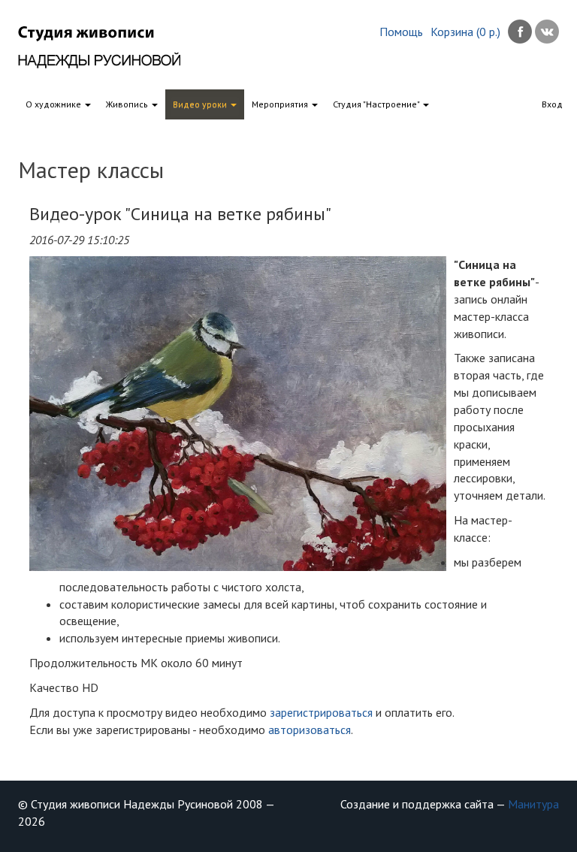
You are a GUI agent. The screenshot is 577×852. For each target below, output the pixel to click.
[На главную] (110, 47)
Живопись (128, 104)
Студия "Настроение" (377, 104)
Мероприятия (281, 104)
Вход (552, 104)
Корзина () (465, 31)
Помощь (401, 31)
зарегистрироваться (321, 712)
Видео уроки (201, 104)
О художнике (54, 104)
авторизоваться (309, 729)
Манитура (533, 803)
